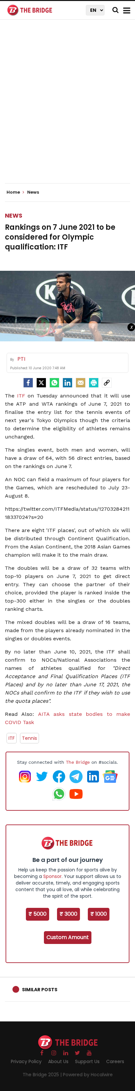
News (13, 215)
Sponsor (52, 876)
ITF (21, 396)
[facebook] (28, 383)
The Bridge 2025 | (43, 1074)
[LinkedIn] (67, 383)
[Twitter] (41, 383)
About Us (58, 1061)
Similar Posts (39, 989)
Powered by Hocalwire (88, 1074)
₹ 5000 (38, 914)
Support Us (87, 1061)
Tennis (29, 738)
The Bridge (78, 762)
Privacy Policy (26, 1061)
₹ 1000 (98, 914)
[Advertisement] (67, 107)
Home (14, 192)
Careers (115, 1061)
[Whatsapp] (54, 383)
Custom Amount (68, 937)
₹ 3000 (68, 914)
